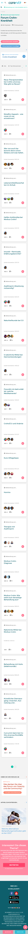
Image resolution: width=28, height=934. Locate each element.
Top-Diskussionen (15, 66)
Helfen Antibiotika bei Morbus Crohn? (13, 218)
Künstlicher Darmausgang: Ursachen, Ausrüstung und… (13, 701)
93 (7, 478)
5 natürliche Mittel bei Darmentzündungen (13, 356)
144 (7, 615)
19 (6, 237)
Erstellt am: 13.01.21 (9, 640)
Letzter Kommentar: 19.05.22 (11, 365)
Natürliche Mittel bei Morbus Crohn (13, 631)
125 (7, 581)
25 (6, 271)
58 (7, 168)
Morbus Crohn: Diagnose (10, 562)
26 (7, 99)
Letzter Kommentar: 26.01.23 (11, 297)
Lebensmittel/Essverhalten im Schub (14, 184)
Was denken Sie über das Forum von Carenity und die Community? (13, 786)
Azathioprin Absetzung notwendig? (14, 287)
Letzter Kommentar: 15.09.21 (11, 537)
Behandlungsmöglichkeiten (11, 15)
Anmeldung (20, 932)
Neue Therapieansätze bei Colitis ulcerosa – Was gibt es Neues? (13, 82)
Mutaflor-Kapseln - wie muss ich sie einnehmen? (13, 116)
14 (12, 615)
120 (7, 340)
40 (7, 374)
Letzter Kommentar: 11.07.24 (11, 125)
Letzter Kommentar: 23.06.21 (11, 572)
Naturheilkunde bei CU (14, 320)
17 (6, 409)
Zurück (3, 11)
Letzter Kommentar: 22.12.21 (11, 434)
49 (7, 512)
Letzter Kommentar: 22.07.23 (11, 228)
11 (11, 443)
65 (7, 684)
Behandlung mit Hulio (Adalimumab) (13, 665)
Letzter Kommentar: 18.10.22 (11, 331)
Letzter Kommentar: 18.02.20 (11, 709)
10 (6, 134)
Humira (7, 492)
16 (6, 753)
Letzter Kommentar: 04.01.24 (11, 159)
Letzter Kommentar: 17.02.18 (11, 743)
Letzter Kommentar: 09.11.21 (11, 468)
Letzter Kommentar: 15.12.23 (11, 193)
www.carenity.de (16, 912)
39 (7, 203)
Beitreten (14, 865)
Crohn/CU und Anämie (13, 424)
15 (12, 340)
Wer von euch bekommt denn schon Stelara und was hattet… (14, 150)
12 (6, 718)
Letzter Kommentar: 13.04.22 (11, 400)
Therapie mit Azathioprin (9, 528)
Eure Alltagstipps (11, 458)
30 (7, 306)
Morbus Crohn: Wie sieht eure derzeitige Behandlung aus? (13, 597)
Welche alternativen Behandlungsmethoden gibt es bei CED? (14, 831)
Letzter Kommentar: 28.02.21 (11, 606)
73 (6, 546)
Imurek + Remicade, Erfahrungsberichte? (12, 253)
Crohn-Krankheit (10, 57)
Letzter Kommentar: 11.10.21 (11, 503)
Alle (5, 66)
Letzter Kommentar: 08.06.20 (11, 675)
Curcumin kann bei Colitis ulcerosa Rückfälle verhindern (14, 735)
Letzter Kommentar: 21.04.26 (11, 90)
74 (7, 443)
